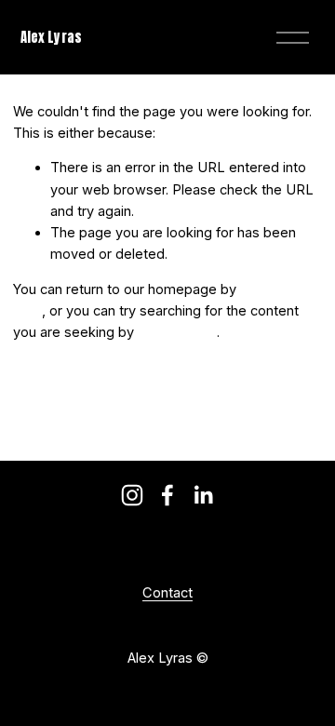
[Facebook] (167, 495)
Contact (167, 593)
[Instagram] (132, 495)
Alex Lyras (51, 37)
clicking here (177, 332)
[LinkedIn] (203, 495)
